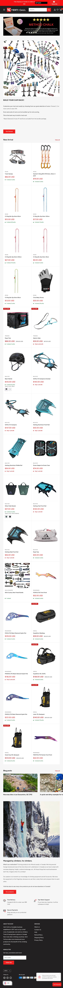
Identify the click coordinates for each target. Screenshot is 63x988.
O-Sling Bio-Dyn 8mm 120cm (41, 216)
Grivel (35, 630)
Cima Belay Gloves (38, 297)
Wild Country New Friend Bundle (14, 592)
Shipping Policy (39, 937)
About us (37, 927)
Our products (10, 892)
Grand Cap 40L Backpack (12, 755)
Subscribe (54, 4)
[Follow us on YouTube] (11, 978)
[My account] (55, 10)
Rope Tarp (36, 552)
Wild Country (9, 590)
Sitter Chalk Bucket (10, 506)
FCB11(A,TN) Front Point (40, 592)
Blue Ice (7, 376)
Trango (7, 335)
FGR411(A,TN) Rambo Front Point (42, 755)
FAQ (35, 932)
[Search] (49, 10)
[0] (61, 10)
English (39, 2)
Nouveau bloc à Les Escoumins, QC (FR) (17, 794)
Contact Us (37, 929)
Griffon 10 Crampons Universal (41, 379)
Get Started (9, 131)
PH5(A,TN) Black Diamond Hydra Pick (15, 633)
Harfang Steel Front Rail (11, 552)
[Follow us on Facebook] (4, 978)
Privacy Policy (38, 940)
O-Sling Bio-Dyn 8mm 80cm (13, 297)
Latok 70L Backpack (39, 714)
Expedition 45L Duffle (39, 673)
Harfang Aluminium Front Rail (41, 425)
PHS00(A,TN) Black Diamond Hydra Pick (16, 673)
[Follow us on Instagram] (7, 978)
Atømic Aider (37, 338)
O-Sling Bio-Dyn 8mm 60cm (13, 216)
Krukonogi (36, 590)
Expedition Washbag (39, 633)
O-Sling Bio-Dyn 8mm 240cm (13, 257)
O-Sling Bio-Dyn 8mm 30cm (41, 257)
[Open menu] (4, 9)
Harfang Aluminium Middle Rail (13, 465)
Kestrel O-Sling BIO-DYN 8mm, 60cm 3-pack (44, 174)
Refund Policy (38, 935)
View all (57, 140)
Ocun (6, 171)
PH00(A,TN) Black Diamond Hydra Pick (16, 714)
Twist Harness (9, 174)
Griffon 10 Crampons (11, 425)
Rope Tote (8, 338)
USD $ (5, 970)
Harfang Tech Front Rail (39, 506)
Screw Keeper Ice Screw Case (41, 465)
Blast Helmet (8, 379)
